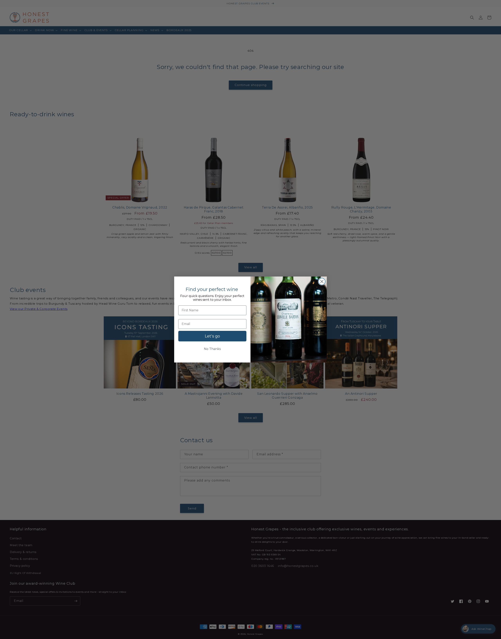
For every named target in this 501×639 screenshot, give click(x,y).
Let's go (212, 336)
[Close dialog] (321, 281)
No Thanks (212, 349)
